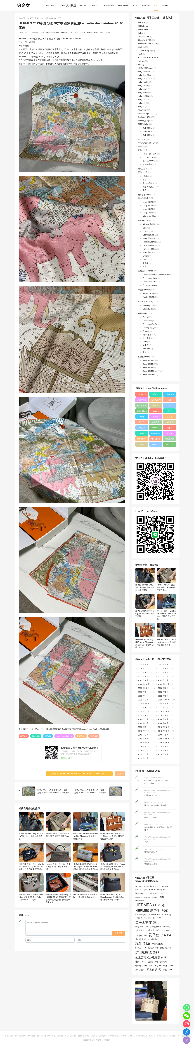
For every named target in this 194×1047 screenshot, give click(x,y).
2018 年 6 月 (163, 750)
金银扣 (163, 962)
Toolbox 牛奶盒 (144, 117)
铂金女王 (30, 18)
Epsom (145, 231)
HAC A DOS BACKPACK (148, 57)
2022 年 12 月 (144, 684)
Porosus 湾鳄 (148, 248)
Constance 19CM (150, 278)
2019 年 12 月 (164, 727)
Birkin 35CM (148, 367)
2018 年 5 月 (143, 754)
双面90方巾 (81, 736)
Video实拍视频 (68, 5)
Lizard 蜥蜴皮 (148, 234)
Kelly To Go (143, 85)
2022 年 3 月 (163, 696)
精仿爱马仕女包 (83, 1035)
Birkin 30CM (148, 364)
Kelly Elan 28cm (144, 75)
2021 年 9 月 (163, 703)
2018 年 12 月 (164, 738)
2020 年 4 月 (163, 723)
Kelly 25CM (147, 128)
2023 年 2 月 (143, 680)
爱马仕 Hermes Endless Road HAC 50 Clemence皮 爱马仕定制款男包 (85, 836)
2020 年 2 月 (143, 727)
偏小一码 (157, 918)
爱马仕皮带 (31, 1035)
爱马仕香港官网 (142, 939)
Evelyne (141, 47)
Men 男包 (142, 110)
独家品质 (156, 939)
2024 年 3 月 (163, 664)
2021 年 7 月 (163, 707)
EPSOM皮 (140, 900)
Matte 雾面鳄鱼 (149, 238)
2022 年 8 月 (143, 692)
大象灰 (169, 427)
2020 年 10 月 (164, 711)
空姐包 (169, 416)
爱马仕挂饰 (142, 168)
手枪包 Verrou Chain (146, 142)
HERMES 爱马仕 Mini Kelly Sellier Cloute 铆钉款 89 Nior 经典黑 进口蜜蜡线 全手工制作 (31, 866)
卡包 (144, 352)
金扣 (169, 405)
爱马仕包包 (9, 1035)
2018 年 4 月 (163, 754)
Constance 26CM (150, 285)
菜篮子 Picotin (144, 289)
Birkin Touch (143, 29)
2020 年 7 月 (143, 719)
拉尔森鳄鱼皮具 (141, 1035)
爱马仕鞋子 (142, 172)
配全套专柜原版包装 (141, 406)
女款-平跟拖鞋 (148, 186)
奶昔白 (166, 927)
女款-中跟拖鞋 (148, 183)
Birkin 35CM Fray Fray (152, 371)
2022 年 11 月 (164, 684)
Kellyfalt (141, 106)
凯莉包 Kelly (143, 124)
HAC (140, 54)
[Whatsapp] (186, 1007)
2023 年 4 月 (143, 676)
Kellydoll (141, 103)
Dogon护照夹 (148, 327)
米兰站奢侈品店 (113, 1035)
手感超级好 (141, 936)
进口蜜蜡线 (141, 399)
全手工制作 (169, 394)
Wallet (165, 5)
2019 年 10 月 (164, 731)
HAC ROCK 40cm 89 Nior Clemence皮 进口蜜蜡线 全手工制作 (166, 642)
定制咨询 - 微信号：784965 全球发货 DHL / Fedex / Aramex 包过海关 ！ (79, 773)
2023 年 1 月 (163, 680)
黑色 (169, 411)
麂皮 (144, 266)
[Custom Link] (186, 1032)
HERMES (47, 736)
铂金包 (155, 416)
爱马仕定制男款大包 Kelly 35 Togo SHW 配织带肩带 (145, 613)
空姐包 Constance (145, 270)
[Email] (186, 1023)
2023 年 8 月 (143, 672)
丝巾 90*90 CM (50, 18)
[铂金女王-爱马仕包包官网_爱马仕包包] (26, 5)
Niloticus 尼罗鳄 (149, 241)
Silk (156, 5)
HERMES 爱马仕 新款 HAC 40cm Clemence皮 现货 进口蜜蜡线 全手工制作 (112, 836)
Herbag (141, 64)
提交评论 (118, 933)
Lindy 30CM (148, 205)
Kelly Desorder (144, 71)
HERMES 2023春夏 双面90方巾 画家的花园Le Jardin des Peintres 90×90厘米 (77, 729)
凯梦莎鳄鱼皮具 (162, 1035)
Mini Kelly (123, 5)
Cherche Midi (143, 36)
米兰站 (123, 1035)
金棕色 (169, 433)
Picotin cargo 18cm (146, 113)
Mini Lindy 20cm (149, 216)
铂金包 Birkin (143, 356)
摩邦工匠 (152, 1035)
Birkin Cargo (143, 26)
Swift (145, 255)
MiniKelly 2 (147, 308)
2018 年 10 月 (164, 742)
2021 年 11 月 (164, 699)
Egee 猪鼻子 (148, 334)
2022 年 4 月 (143, 696)
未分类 (141, 146)
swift (142, 433)
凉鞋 (144, 179)
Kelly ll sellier (143, 82)
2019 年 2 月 (163, 734)
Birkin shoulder (149, 374)
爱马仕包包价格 (57, 1035)
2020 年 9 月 (143, 715)
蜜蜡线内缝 (169, 438)
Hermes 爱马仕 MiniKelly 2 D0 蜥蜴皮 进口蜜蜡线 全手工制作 (58, 866)
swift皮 (139, 918)
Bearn (145, 317)
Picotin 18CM (148, 293)
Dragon (146, 331)
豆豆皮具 (173, 1035)
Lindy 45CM (148, 209)
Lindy (135, 5)
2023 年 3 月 (163, 676)
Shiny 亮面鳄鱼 (149, 252)
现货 (169, 399)
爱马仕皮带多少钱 (43, 1035)
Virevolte (146, 348)
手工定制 (165, 930)
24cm (138, 886)
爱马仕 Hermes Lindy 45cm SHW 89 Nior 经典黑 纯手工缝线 (31, 836)
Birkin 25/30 (141, 890)
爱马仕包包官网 (20, 1035)
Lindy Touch (148, 212)
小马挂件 (142, 427)
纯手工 (142, 422)
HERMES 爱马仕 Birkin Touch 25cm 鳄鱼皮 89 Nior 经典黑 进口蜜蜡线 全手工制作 (112, 866)
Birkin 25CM (148, 360)
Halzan (141, 61)
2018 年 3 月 (143, 758)
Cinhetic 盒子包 (144, 40)
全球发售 (155, 422)
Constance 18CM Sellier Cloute (156, 274)
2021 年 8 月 (143, 707)
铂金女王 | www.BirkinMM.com (59, 32)
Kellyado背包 (143, 96)
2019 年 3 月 (143, 734)
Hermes (50, 5)
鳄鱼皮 (155, 405)
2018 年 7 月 (143, 750)
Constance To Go (150, 324)
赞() (120, 773)
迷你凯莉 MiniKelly (145, 301)
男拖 (144, 190)
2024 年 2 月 (143, 668)
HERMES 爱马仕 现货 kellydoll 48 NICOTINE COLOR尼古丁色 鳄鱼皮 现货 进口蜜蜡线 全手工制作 (58, 898)
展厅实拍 (141, 139)
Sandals (145, 5)
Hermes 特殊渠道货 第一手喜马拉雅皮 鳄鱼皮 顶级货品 (85, 895)
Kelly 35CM (147, 135)
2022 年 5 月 (163, 692)
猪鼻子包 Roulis (144, 194)
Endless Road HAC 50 (147, 43)
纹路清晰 (153, 948)
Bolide (140, 33)
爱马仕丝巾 (39, 18)
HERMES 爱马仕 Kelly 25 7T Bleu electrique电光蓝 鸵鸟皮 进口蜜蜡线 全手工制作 (112, 897)
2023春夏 (23, 736)
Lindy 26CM (148, 202)
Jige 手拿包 (147, 338)
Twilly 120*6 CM (149, 153)
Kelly (94, 5)
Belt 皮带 (141, 22)
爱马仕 (155, 394)
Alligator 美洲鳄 (149, 224)
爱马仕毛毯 (147, 164)
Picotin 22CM (148, 297)
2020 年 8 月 (163, 715)
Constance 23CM (150, 281)
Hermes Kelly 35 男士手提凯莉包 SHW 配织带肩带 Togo (57, 834)
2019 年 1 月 (143, 738)
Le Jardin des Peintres (64, 736)
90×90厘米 (36, 736)
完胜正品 (155, 444)
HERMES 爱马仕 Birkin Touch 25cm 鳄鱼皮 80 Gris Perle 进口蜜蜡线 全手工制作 (31, 897)
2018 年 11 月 (144, 742)
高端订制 (169, 444)
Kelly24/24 (142, 92)
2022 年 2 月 (143, 699)
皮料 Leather (143, 220)
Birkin (83, 5)
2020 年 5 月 (143, 723)
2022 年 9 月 (163, 688)
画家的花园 (94, 736)
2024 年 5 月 (143, 664)
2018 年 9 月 (143, 746)
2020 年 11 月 (144, 711)
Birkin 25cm (142, 411)
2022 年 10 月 (144, 688)
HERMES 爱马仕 (156, 400)
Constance (108, 5)
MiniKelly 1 (147, 305)
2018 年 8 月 (163, 746)
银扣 (142, 416)
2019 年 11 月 (144, 731)
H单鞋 (145, 176)
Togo (145, 259)
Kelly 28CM (147, 131)
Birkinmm (156, 427)
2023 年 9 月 (163, 668)
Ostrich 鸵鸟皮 (149, 245)
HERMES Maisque (145, 68)
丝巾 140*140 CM (150, 157)
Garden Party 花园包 (146, 50)
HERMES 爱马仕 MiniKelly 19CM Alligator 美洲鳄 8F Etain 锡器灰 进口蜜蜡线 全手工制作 (85, 866)
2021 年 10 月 (144, 703)
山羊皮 (145, 262)
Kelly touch (142, 89)
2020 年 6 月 (163, 719)
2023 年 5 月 (163, 672)
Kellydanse (142, 99)
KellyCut (146, 345)
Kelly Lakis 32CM (145, 78)
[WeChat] (186, 1015)
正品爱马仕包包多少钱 (98, 1035)
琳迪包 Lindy (143, 198)
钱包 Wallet (142, 313)
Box (144, 227)
